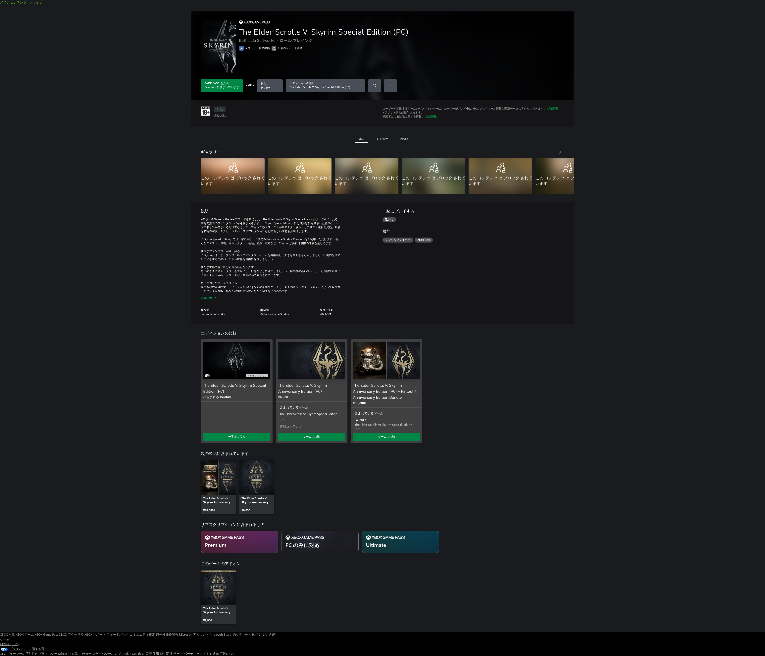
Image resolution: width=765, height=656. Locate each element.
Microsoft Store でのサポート (230, 634)
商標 (169, 653)
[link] (218, 487)
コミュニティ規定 (142, 634)
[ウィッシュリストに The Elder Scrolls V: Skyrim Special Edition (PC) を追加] (374, 85)
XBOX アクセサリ (71, 634)
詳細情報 (553, 108)
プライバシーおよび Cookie (111, 653)
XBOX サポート (95, 634)
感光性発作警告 (167, 634)
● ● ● (390, 86)
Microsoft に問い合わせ (74, 653)
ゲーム (5, 639)
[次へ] (560, 152)
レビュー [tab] (382, 138)
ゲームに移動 (311, 436)
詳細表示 (206, 298)
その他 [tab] (403, 138)
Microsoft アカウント (194, 634)
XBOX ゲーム (25, 634)
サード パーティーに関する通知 (196, 653)
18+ (218, 109)
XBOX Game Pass (46, 634)
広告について (229, 653)
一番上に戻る (236, 436)
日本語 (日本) (9, 644)
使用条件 (159, 653)
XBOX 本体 (7, 634)
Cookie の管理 (142, 653)
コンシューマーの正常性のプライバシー (28, 653)
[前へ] (552, 152)
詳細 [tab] (361, 138)
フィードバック (118, 634)
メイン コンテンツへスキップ (21, 2)
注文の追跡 (267, 634)
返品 (255, 634)
